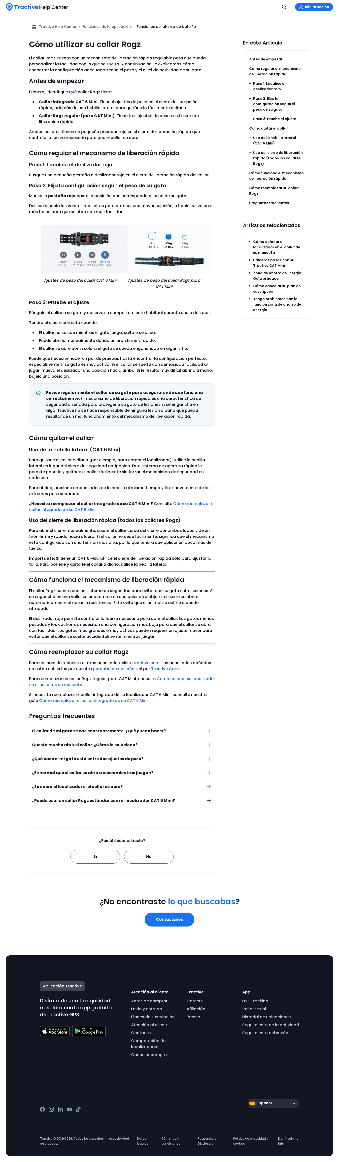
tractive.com (147, 663)
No (149, 856)
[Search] (284, 7)
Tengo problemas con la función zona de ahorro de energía (277, 304)
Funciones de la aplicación (106, 26)
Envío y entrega (146, 1009)
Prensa (193, 1017)
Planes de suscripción (153, 1017)
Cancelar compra (149, 1055)
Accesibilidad (119, 1138)
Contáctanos (169, 919)
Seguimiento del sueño (265, 1033)
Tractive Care (165, 669)
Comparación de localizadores (148, 1044)
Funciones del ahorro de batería (166, 26)
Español (264, 1103)
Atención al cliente (150, 1025)
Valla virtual (254, 1009)
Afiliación (196, 1009)
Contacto (141, 1033)
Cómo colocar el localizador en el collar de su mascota (276, 247)
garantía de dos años (115, 669)
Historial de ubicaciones (266, 1017)
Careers (195, 1001)
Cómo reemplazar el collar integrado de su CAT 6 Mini (93, 700)
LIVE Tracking (255, 1001)
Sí (95, 856)
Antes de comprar (149, 1001)
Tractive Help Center (57, 26)
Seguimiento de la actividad (270, 1025)
